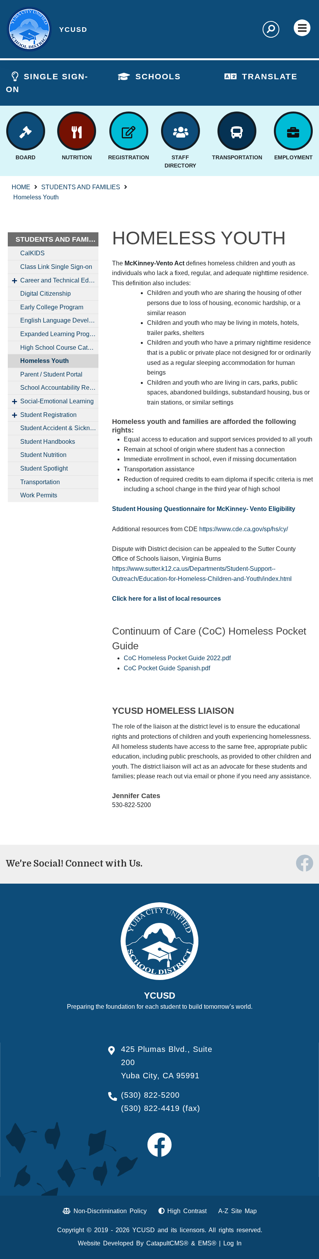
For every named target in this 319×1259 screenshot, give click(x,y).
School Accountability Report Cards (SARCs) (59, 387)
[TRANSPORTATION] (236, 131)
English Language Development (59, 320)
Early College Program (51, 307)
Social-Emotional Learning (57, 401)
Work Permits (38, 495)
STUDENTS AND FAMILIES (80, 187)
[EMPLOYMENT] (293, 131)
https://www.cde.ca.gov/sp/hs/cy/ (243, 529)
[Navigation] (302, 28)
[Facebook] (304, 868)
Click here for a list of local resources (166, 598)
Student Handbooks (47, 441)
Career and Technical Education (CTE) (59, 280)
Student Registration (48, 415)
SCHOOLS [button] (158, 76)
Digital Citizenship (45, 293)
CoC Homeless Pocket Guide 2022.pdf (177, 658)
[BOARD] (25, 131)
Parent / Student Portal (51, 374)
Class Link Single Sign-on (56, 266)
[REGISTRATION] (128, 131)
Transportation (40, 482)
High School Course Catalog (59, 347)
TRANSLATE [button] (270, 76)
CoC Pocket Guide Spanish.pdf (167, 668)
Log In (232, 1243)
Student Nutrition (43, 455)
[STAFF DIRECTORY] (180, 131)
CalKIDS (32, 253)
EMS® (207, 1243)
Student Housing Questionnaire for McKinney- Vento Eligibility (203, 509)
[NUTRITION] (76, 131)
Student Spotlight (44, 468)
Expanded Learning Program (59, 334)
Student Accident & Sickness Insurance (59, 428)
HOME (21, 187)
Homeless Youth (36, 197)
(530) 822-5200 (150, 1095)
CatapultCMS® (167, 1243)
